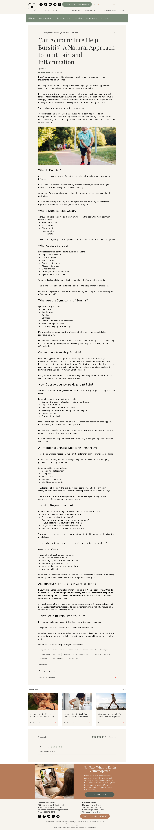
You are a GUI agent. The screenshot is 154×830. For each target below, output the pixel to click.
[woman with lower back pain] (77, 701)
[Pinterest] (59, 4)
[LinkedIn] (54, 4)
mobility (67, 654)
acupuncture (44, 650)
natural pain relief (89, 650)
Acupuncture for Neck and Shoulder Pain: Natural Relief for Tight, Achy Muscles (42, 715)
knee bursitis (74, 658)
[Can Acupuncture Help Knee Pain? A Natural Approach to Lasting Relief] (111, 701)
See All (124, 689)
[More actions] (114, 32)
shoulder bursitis (59, 658)
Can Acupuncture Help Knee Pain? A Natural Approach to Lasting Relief (110, 715)
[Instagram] (41, 4)
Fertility (78, 18)
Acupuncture (91, 18)
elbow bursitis (45, 658)
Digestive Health (64, 18)
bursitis (107, 654)
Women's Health (46, 18)
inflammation (45, 654)
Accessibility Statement (75, 826)
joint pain (56, 654)
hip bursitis (97, 654)
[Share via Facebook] (39, 671)
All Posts (31, 18)
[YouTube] (50, 4)
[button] (55, 10)
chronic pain (104, 650)
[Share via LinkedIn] (49, 671)
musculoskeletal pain (81, 654)
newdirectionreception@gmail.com (53, 810)
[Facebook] (45, 4)
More (103, 18)
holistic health (74, 650)
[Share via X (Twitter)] (44, 671)
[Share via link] (55, 671)
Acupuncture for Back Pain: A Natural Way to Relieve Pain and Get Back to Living (76, 715)
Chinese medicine (58, 650)
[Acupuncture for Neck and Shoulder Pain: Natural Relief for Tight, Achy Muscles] (43, 701)
